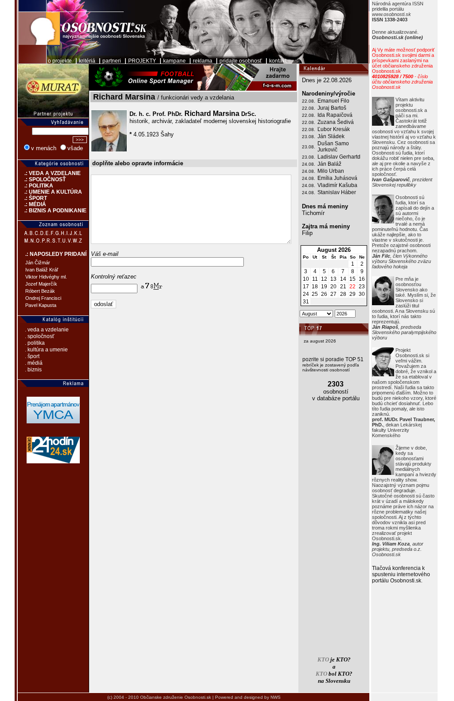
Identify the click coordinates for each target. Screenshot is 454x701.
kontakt (277, 61)
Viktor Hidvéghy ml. (46, 276)
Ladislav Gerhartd (338, 157)
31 (306, 302)
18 (315, 286)
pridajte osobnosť (240, 61)
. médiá (34, 363)
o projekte (60, 61)
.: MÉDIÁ (32, 204)
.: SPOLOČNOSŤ (42, 179)
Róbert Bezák (40, 291)
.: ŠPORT (32, 198)
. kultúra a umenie (46, 350)
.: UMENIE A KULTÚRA (50, 192)
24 (306, 294)
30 (362, 294)
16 (362, 279)
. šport (32, 356)
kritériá (87, 61)
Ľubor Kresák (333, 129)
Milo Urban (330, 171)
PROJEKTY (142, 61)
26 (324, 294)
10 (306, 279)
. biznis (33, 369)
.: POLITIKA (35, 186)
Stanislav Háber (336, 192)
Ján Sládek (330, 136)
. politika (35, 343)
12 (324, 279)
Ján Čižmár (37, 262)
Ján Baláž (329, 164)
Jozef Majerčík (41, 284)
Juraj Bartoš (331, 108)
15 (352, 279)
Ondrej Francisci (43, 298)
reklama (202, 61)
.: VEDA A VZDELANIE (49, 173)
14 (343, 279)
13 (333, 279)
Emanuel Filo (333, 101)
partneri (111, 61)
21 (343, 286)
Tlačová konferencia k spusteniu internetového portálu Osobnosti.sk (401, 574)
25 (315, 294)
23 (362, 286)
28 (343, 294)
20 (333, 286)
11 (315, 279)
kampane (174, 61)
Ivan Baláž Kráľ (41, 269)
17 (306, 286)
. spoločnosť (40, 336)
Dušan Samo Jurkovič (333, 146)
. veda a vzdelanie (47, 330)
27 (333, 294)
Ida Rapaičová (334, 115)
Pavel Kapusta (40, 305)
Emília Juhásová (337, 178)
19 (324, 286)
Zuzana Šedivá (335, 122)
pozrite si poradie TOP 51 (333, 359)
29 (352, 294)
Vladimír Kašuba (337, 185)
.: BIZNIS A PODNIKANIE (52, 210)
